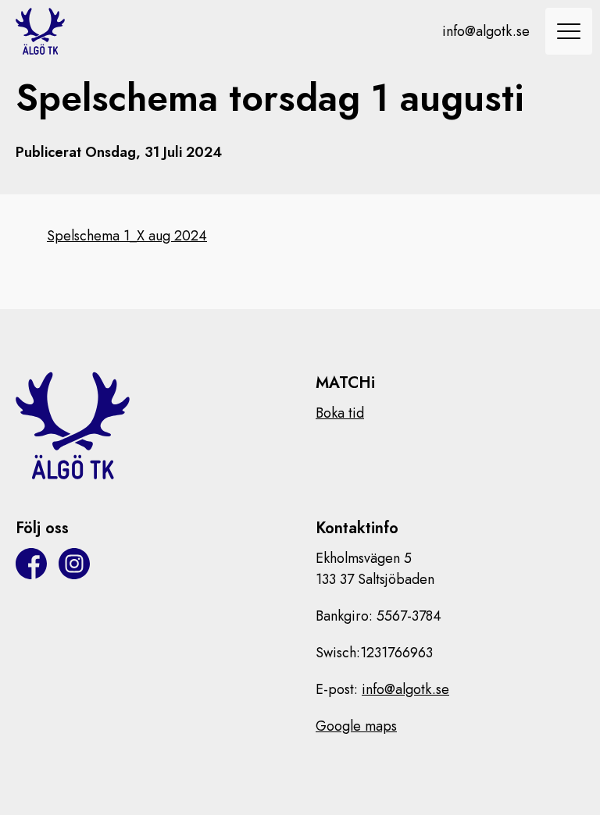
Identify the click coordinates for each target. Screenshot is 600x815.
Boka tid (340, 413)
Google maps (356, 726)
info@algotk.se (486, 31)
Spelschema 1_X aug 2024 (127, 236)
